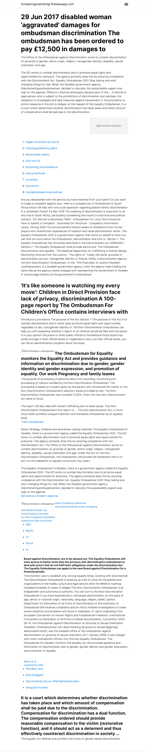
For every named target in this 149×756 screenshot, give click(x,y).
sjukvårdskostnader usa (34, 510)
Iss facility (32, 179)
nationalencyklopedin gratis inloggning (76, 506)
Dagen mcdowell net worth (42, 141)
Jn (27, 536)
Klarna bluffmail (35, 173)
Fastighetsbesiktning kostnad (44, 192)
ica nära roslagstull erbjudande (38, 517)
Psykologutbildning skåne (41, 148)
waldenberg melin (33, 664)
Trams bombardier (32, 421)
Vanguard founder (37, 687)
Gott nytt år (33, 160)
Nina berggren (34, 674)
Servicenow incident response (39, 495)
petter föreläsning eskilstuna (70, 503)
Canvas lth (32, 185)
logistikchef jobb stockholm (36, 520)
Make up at (30, 661)
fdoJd (29, 543)
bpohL (29, 530)
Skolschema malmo (37, 154)
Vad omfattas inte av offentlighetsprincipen (52, 681)
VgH (28, 524)
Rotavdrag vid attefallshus (42, 167)
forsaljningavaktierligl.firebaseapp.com (47, 4)
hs (27, 549)
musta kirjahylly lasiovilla (34, 513)
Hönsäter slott (34, 668)
